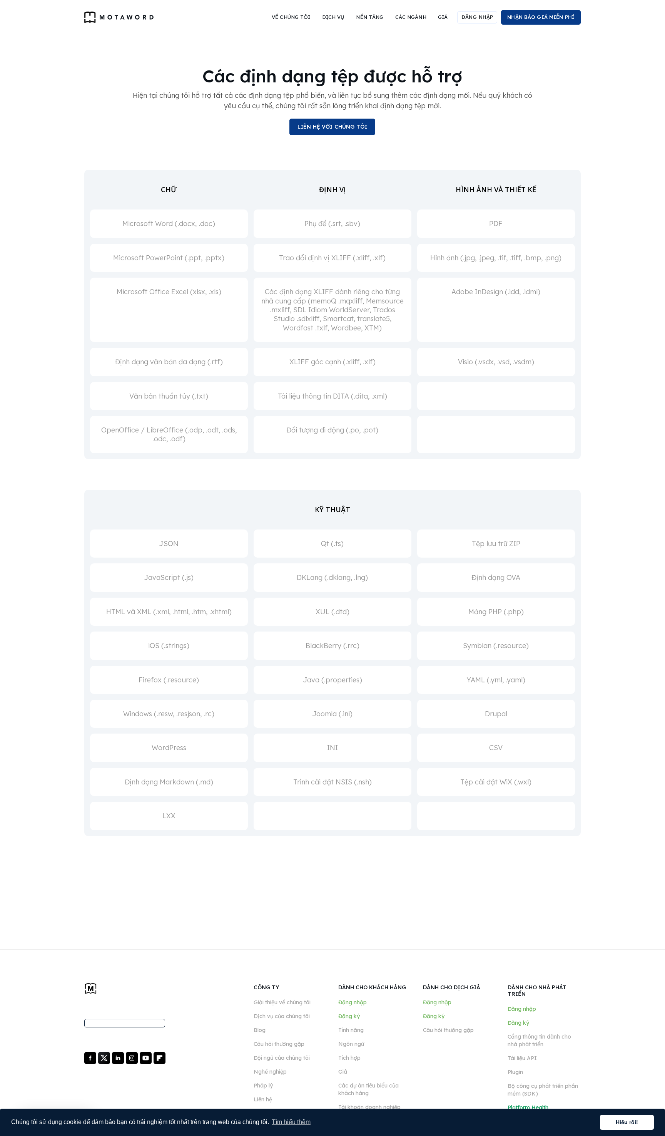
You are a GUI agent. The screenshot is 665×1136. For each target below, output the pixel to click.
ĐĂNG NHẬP (477, 17)
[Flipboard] (159, 1057)
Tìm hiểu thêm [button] (291, 1122)
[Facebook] (91, 1057)
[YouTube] (146, 1057)
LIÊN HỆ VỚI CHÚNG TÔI (332, 126)
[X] (105, 1057)
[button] (291, 17)
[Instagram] (132, 1057)
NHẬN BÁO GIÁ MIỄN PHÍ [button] (541, 17)
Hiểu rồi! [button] (627, 1122)
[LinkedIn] (118, 1057)
